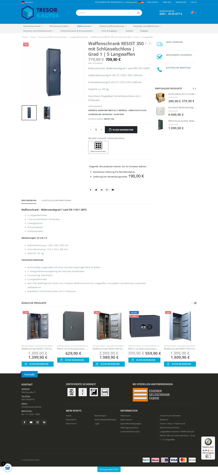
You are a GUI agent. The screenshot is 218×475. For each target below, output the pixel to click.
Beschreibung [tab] (29, 200)
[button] (192, 303)
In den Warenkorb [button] (39, 364)
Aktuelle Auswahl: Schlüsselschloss (106, 138)
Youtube (31, 422)
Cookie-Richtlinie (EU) (130, 431)
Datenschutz (126, 419)
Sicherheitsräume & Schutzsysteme (76, 31)
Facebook (90, 189)
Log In (193, 2)
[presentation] (22, 72)
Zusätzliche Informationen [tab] (56, 200)
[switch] (208, 456)
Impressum (125, 415)
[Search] (138, 13)
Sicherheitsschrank (32, 26)
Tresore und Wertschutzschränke (52, 37)
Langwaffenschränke (79, 37)
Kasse (68, 415)
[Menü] (213, 438)
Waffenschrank (84, 26)
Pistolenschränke (78, 346)
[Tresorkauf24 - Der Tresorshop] (40, 13)
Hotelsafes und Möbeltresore (146, 26)
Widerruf (164, 419)
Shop (33, 37)
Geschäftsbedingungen (130, 423)
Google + (107, 189)
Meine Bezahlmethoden (105, 419)
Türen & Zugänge (109, 31)
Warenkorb (181, 2)
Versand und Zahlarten (170, 415)
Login (97, 423)
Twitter (96, 189)
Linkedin (44, 422)
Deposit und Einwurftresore (112, 26)
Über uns (167, 2)
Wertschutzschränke (59, 26)
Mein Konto (152, 2)
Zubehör (129, 31)
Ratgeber (144, 31)
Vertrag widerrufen (109, 469)
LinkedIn (101, 189)
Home (24, 37)
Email (112, 189)
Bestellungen (100, 415)
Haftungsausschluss (129, 427)
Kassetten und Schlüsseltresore (37, 31)
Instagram (37, 422)
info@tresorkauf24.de (31, 407)
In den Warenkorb (123, 130)
